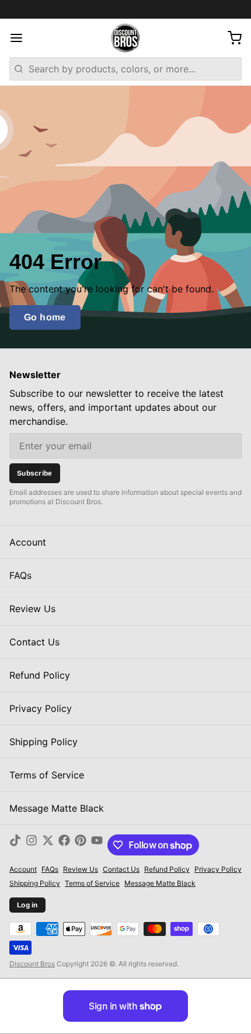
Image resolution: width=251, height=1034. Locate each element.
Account (27, 542)
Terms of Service (46, 775)
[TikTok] (15, 844)
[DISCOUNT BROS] (125, 38)
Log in (27, 905)
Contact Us (34, 642)
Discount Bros (32, 963)
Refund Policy (39, 675)
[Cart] (230, 38)
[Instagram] (31, 844)
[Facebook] (64, 844)
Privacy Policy (40, 708)
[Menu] (21, 38)
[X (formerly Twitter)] (48, 844)
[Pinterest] (80, 844)
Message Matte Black (56, 808)
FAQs (20, 575)
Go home (45, 317)
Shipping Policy (43, 741)
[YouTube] (97, 844)
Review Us (32, 608)
